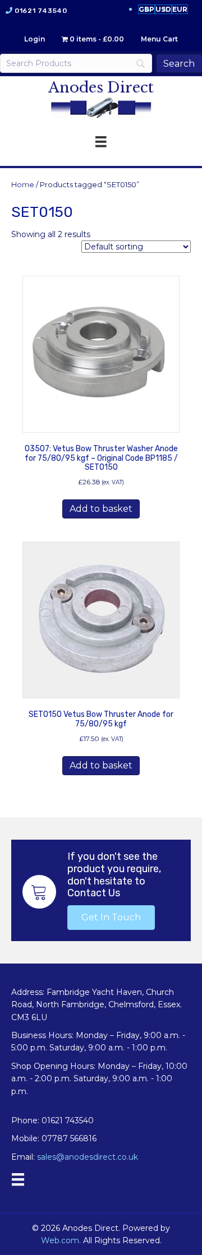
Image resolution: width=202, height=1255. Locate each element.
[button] (111, 917)
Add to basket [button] (101, 508)
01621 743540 (41, 11)
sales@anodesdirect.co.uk (87, 1157)
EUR (179, 9)
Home (22, 184)
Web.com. (61, 1240)
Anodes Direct (101, 87)
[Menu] (18, 1179)
